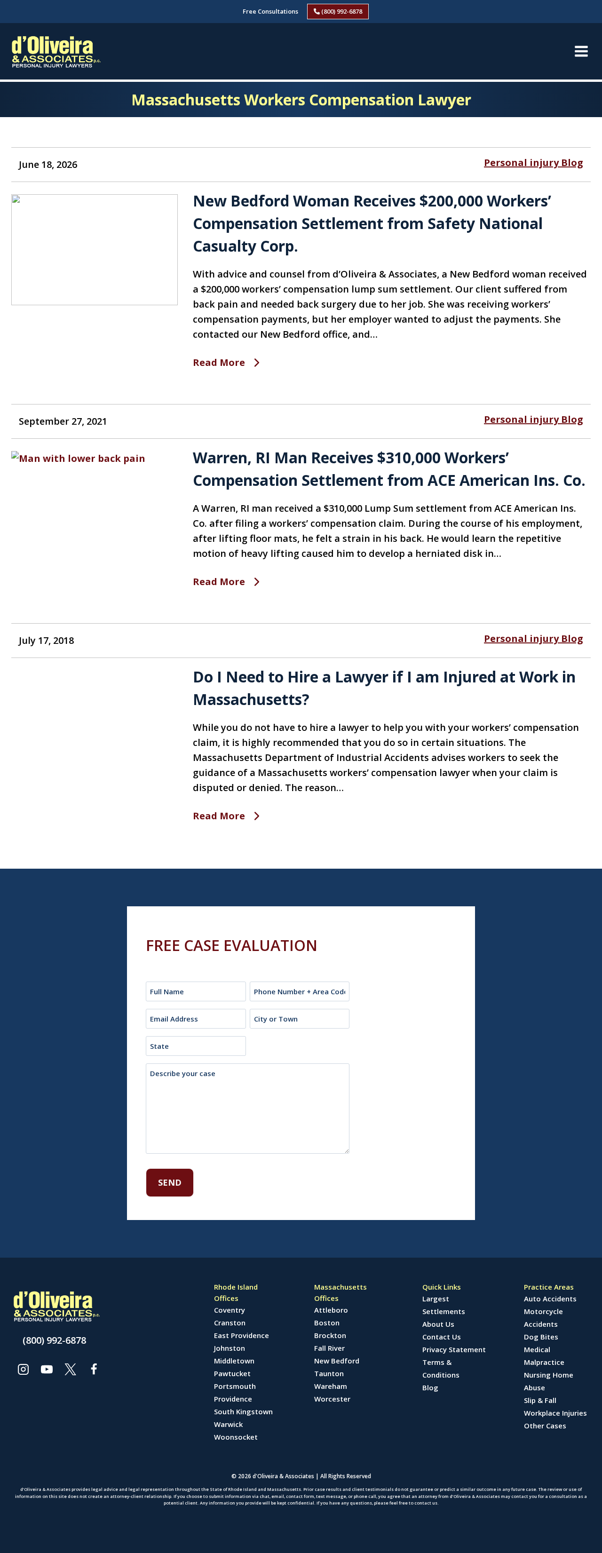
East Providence (241, 1335)
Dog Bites (541, 1336)
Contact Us (441, 1336)
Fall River (329, 1348)
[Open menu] (581, 51)
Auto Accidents (550, 1298)
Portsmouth (235, 1386)
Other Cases (545, 1425)
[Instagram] (23, 1369)
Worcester (332, 1398)
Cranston (230, 1322)
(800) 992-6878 (341, 11)
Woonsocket (236, 1437)
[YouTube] (46, 1369)
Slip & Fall (540, 1400)
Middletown (234, 1360)
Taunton (329, 1373)
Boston (327, 1322)
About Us (438, 1324)
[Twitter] (70, 1369)
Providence (233, 1398)
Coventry (229, 1310)
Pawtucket (232, 1373)
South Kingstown (243, 1411)
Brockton (330, 1335)
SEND (170, 1182)
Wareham (330, 1386)
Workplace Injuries (555, 1413)
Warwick (228, 1424)
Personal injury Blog (533, 162)
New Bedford (336, 1360)
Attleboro (331, 1310)
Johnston (229, 1348)
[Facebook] (93, 1369)
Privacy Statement (454, 1349)
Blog (430, 1387)
